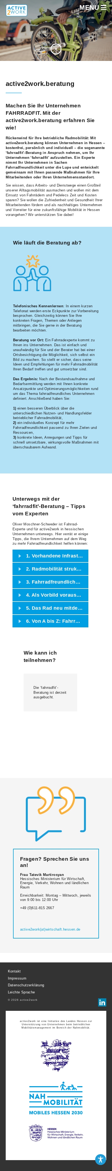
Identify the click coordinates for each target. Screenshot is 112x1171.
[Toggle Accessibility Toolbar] (101, 1160)
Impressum (17, 978)
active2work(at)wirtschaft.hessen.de (50, 929)
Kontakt (14, 971)
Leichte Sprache (21, 992)
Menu (90, 7)
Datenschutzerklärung (26, 985)
